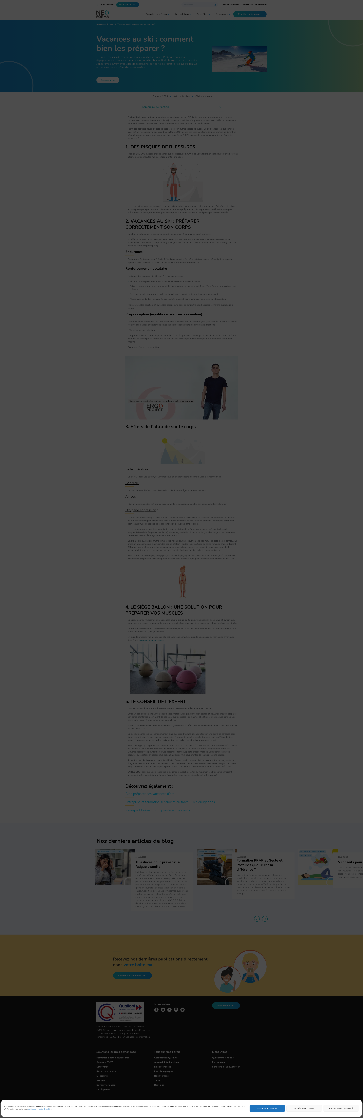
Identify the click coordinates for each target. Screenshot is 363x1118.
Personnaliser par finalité (341, 1108)
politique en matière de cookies (39, 1109)
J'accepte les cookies (267, 1108)
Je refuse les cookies (304, 1108)
